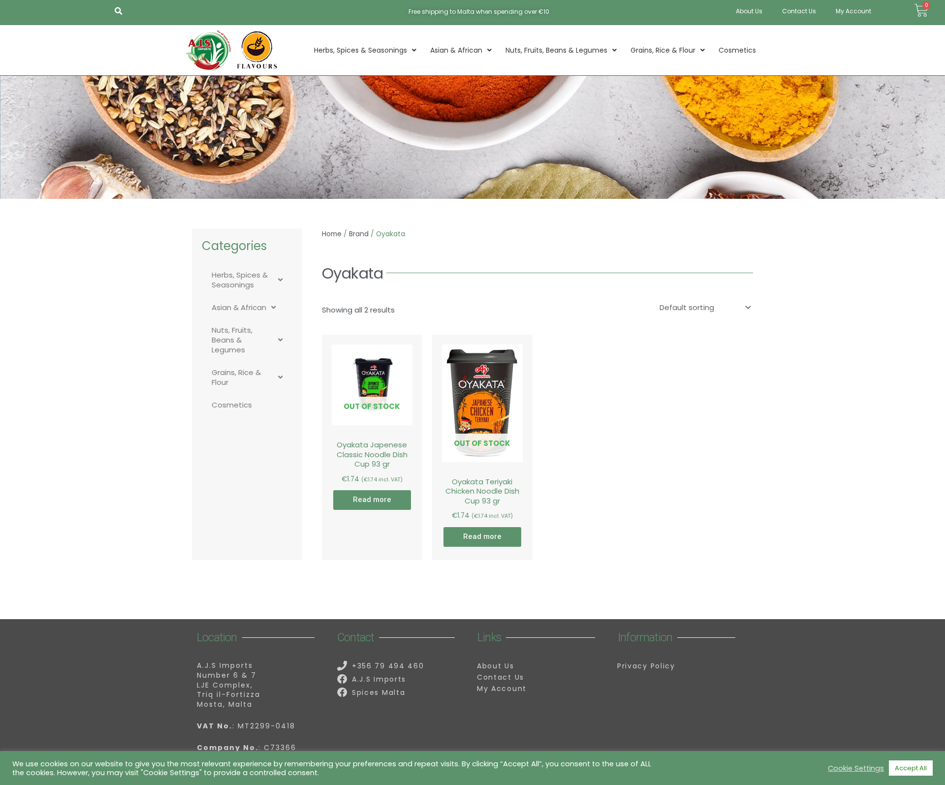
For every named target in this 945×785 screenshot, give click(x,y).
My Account (853, 11)
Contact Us (799, 11)
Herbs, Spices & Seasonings (360, 50)
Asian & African (456, 50)
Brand (359, 234)
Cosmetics (737, 50)
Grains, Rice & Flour (662, 50)
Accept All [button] (911, 768)
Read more (372, 499)
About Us (749, 11)
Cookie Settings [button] (856, 768)
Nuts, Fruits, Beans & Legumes (556, 50)
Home (332, 234)
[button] (118, 11)
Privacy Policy (646, 666)
